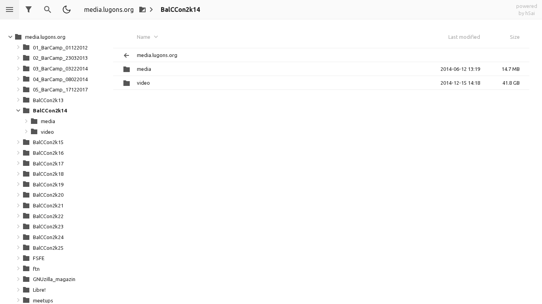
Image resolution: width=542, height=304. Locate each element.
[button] (66, 9)
